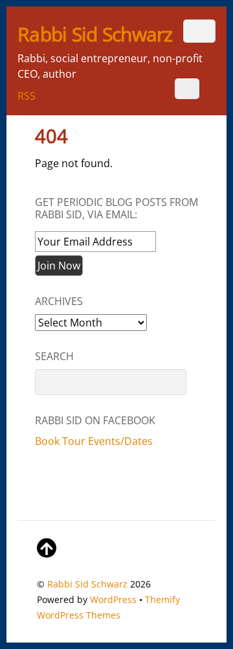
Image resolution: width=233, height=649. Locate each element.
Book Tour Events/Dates (94, 441)
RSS (26, 96)
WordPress (113, 599)
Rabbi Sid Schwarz (87, 584)
